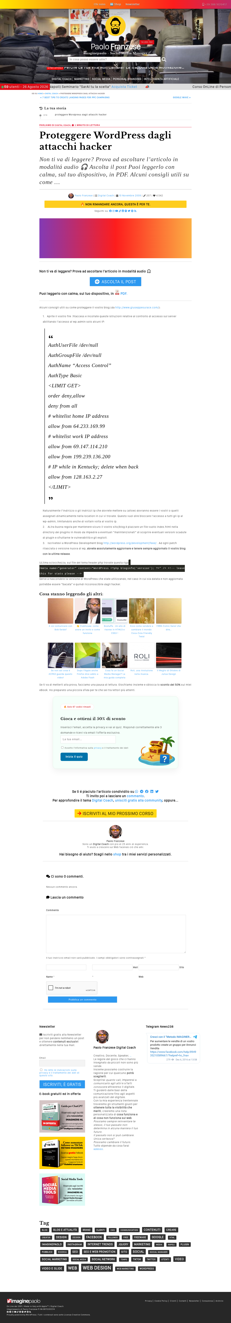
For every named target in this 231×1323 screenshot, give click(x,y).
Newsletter (194, 1301)
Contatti (183, 1301)
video (179, 1259)
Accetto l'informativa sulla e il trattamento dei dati (96, 748)
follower (113, 1237)
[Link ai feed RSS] (135, 211)
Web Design (97, 1268)
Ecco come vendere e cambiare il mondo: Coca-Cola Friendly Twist (141, 631)
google (158, 1237)
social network (103, 1259)
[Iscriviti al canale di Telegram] (10, 1312)
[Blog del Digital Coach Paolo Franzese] (115, 35)
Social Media (101, 79)
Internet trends (100, 1244)
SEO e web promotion (100, 1251)
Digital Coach (62, 79)
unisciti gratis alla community (138, 800)
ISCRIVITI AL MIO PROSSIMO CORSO (118, 813)
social (138, 1252)
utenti (165, 1259)
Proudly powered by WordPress (21, 1315)
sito (124, 1251)
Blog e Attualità (65, 1229)
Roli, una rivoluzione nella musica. (142, 672)
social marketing (54, 1259)
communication (129, 1230)
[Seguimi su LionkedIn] (123, 211)
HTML (172, 1237)
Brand (87, 1230)
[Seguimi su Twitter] (129, 211)
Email (42, 1058)
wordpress (147, 1268)
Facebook (94, 1237)
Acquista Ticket (99, 86)
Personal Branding (127, 79)
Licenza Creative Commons (77, 1315)
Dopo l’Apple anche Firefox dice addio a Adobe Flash (87, 674)
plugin (185, 1244)
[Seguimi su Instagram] (113, 211)
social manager (159, 1252)
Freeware (140, 1237)
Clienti (173, 1301)
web (72, 1267)
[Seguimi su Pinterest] (132, 211)
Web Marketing (125, 1268)
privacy (98, 748)
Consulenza (207, 1301)
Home (40, 93)
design (61, 1237)
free (125, 1237)
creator (46, 1237)
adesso (98, 1149)
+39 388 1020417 (216, 4)
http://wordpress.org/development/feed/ (130, 543)
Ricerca (62, 1252)
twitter (151, 1259)
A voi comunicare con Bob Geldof (60, 628)
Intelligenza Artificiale (161, 79)
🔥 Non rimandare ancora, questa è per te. (116, 204)
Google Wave (182, 97)
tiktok (137, 1259)
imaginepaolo (52, 1244)
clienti (100, 1230)
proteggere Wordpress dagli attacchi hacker (81, 114)
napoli (171, 1245)
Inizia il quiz (74, 756)
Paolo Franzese (84, 195)
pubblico (47, 1252)
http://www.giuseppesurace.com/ (137, 307)
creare (171, 1229)
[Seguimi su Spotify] (126, 211)
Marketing (81, 79)
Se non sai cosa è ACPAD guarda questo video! (60, 674)
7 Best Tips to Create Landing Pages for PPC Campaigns (75, 97)
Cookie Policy (161, 1301)
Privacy (148, 1301)
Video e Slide (52, 1268)
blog (45, 1230)
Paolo (116, 46)
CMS (113, 1230)
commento (135, 796)
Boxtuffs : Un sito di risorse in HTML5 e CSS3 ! (114, 629)
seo (75, 1251)
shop (117, 854)
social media (79, 1259)
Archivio (219, 1301)
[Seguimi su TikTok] (120, 211)
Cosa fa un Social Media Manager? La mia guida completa (114, 674)
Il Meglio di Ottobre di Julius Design (169, 672)
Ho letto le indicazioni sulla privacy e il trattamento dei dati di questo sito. (59, 1073)
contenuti (152, 1229)
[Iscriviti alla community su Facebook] (110, 211)
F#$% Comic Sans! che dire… (169, 628)
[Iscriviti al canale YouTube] (116, 211)
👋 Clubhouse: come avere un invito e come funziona (87, 629)
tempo (124, 1259)
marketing (142, 1244)
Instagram (74, 1244)
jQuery (123, 1244)
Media (159, 1244)
